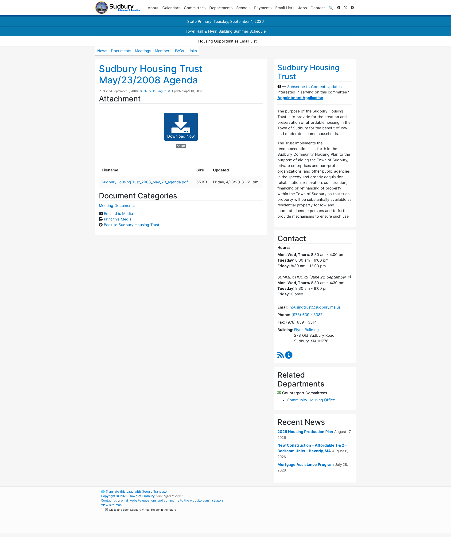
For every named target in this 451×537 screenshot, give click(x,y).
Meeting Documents (117, 205)
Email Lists (284, 7)
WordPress (292, 491)
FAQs (179, 50)
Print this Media (118, 219)
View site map (111, 505)
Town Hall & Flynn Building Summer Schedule (226, 31)
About (153, 7)
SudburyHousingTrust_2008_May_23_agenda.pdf (145, 182)
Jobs (302, 7)
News (102, 50)
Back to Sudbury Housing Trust (131, 224)
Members (163, 50)
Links (192, 50)
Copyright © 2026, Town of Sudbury (128, 496)
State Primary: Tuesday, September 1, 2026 (225, 21)
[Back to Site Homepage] (117, 7)
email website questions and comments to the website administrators (172, 500)
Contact (318, 7)
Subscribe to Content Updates (314, 86)
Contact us (109, 500)
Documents (121, 50)
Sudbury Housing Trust (155, 91)
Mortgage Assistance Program (305, 464)
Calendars (171, 7)
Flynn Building (306, 329)
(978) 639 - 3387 (307, 314)
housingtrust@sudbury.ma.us (315, 307)
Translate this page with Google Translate (134, 491)
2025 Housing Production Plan (305, 431)
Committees (195, 7)
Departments (221, 7)
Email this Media (118, 213)
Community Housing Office (311, 400)
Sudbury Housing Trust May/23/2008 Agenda (151, 74)
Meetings (143, 50)
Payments (263, 7)
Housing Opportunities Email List (227, 41)
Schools (243, 7)
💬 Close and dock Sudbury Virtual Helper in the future (140, 509)
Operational (300, 514)
